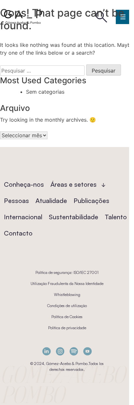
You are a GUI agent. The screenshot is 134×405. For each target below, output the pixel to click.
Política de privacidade (67, 327)
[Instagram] (60, 351)
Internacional (23, 217)
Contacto (18, 233)
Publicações (91, 200)
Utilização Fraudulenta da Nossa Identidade (67, 283)
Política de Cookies (67, 316)
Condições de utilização (67, 305)
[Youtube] (87, 351)
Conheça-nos (24, 184)
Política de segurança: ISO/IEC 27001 (67, 272)
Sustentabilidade (73, 217)
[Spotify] (74, 351)
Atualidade (51, 200)
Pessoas (16, 200)
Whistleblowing (67, 294)
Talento (116, 217)
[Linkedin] (46, 351)
